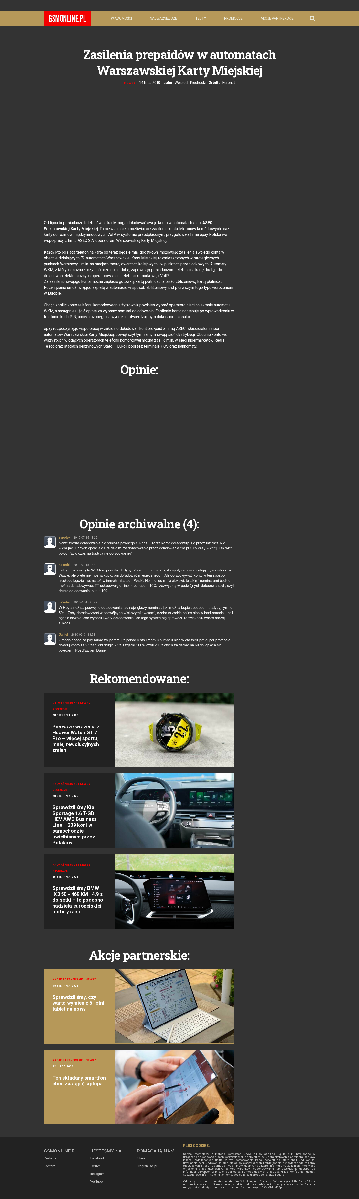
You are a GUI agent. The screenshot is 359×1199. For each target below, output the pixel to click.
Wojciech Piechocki (190, 83)
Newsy (130, 83)
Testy (200, 18)
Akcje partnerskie (277, 18)
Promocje (233, 18)
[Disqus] (139, 441)
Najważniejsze (163, 18)
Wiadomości (121, 18)
